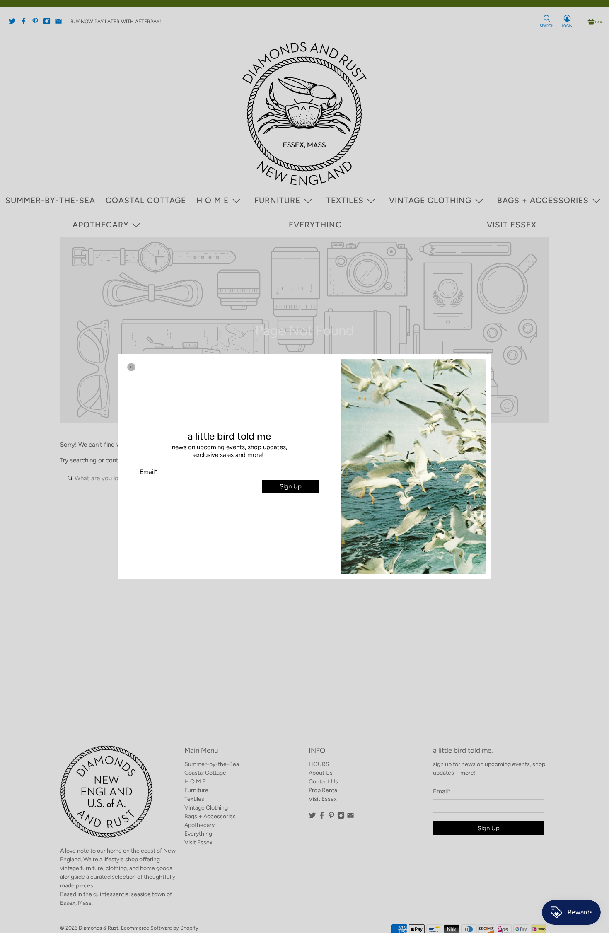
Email (148, 472)
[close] (131, 367)
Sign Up (291, 487)
